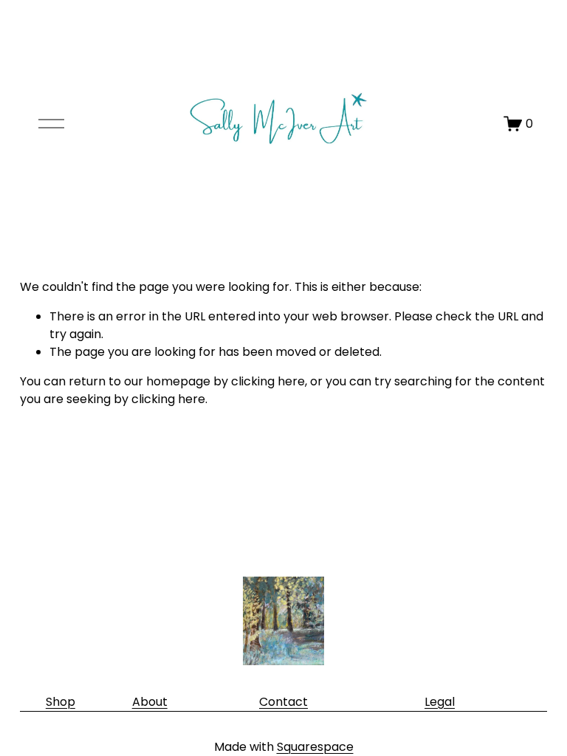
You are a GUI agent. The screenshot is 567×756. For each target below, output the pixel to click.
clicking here (268, 381)
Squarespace (315, 746)
